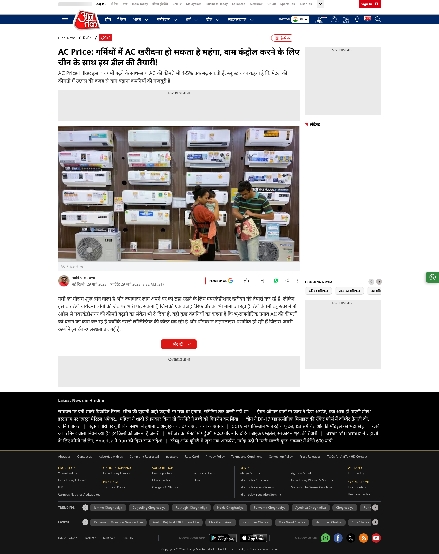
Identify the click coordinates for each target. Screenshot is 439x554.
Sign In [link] (366, 4)
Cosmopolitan (162, 473)
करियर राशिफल (318, 291)
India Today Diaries (116, 473)
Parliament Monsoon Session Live (118, 522)
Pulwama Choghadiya (269, 507)
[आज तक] (87, 20)
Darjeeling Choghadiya (148, 507)
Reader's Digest (204, 473)
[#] (276, 282)
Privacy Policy (215, 456)
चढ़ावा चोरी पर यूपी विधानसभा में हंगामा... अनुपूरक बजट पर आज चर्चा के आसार (158, 426)
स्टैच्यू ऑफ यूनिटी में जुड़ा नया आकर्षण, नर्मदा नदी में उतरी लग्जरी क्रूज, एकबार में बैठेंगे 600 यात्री (251, 441)
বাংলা (125, 4)
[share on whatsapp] (432, 277)
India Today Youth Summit (257, 487)
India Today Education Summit (260, 494)
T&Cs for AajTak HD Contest (347, 456)
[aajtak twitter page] (350, 538)
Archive (129, 538)
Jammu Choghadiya (108, 507)
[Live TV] (367, 19)
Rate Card (192, 456)
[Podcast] (346, 20)
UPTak (271, 4)
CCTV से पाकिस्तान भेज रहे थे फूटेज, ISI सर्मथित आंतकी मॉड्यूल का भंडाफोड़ (300, 426)
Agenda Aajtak (301, 473)
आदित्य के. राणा (83, 277)
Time (196, 480)
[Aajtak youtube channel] (376, 538)
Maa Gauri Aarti (220, 522)
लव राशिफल (378, 291)
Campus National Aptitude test (79, 494)
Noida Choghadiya (230, 507)
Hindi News (66, 38)
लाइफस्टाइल (237, 19)
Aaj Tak (101, 4)
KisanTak (306, 4)
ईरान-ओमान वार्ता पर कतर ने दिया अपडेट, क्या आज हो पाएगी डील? (316, 411)
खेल (209, 19)
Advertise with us (111, 456)
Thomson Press (114, 487)
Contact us (84, 456)
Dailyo (90, 538)
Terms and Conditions (246, 456)
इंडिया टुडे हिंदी (160, 4)
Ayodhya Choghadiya (310, 507)
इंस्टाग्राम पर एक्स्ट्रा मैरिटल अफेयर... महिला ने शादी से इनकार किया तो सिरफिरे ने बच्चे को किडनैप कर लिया (150, 419)
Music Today (161, 480)
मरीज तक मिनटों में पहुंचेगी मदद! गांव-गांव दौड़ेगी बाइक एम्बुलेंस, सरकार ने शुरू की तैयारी (245, 433)
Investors (171, 456)
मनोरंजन (163, 19)
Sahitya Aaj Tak (249, 473)
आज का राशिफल (349, 291)
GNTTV (177, 4)
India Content (357, 487)
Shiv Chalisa (360, 522)
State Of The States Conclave (311, 487)
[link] (375, 4)
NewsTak (256, 4)
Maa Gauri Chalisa (292, 522)
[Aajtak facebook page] (338, 538)
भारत (137, 19)
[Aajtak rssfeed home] (363, 538)
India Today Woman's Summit (312, 480)
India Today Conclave (254, 480)
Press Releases (310, 456)
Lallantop (238, 4)
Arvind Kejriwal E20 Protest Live (176, 522)
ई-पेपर (114, 4)
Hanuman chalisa (329, 522)
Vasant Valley (67, 473)
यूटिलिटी (106, 38)
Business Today (217, 4)
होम (108, 19)
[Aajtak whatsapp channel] (325, 537)
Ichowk (109, 538)
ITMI (61, 487)
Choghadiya (344, 507)
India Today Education (73, 480)
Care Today (356, 473)
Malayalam (194, 4)
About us (64, 456)
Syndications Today (264, 549)
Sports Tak (287, 4)
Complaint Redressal (144, 456)
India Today (140, 4)
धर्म (188, 19)
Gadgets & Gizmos (165, 487)
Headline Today (359, 494)
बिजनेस (87, 38)
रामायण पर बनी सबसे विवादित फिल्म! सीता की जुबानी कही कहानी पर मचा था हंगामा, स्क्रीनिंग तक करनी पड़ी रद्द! (156, 411)
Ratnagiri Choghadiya (191, 507)
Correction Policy (281, 456)
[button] (379, 282)
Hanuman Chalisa (255, 522)
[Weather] (335, 20)
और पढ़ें (178, 344)
